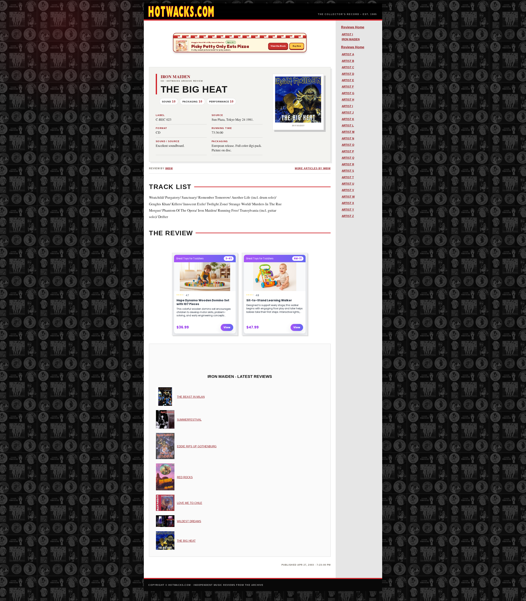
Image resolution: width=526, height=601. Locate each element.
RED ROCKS (185, 477)
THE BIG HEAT (186, 540)
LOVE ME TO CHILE (189, 503)
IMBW (169, 168)
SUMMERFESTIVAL (189, 419)
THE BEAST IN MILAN (191, 396)
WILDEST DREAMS (189, 521)
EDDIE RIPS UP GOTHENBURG (197, 446)
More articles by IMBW (313, 168)
